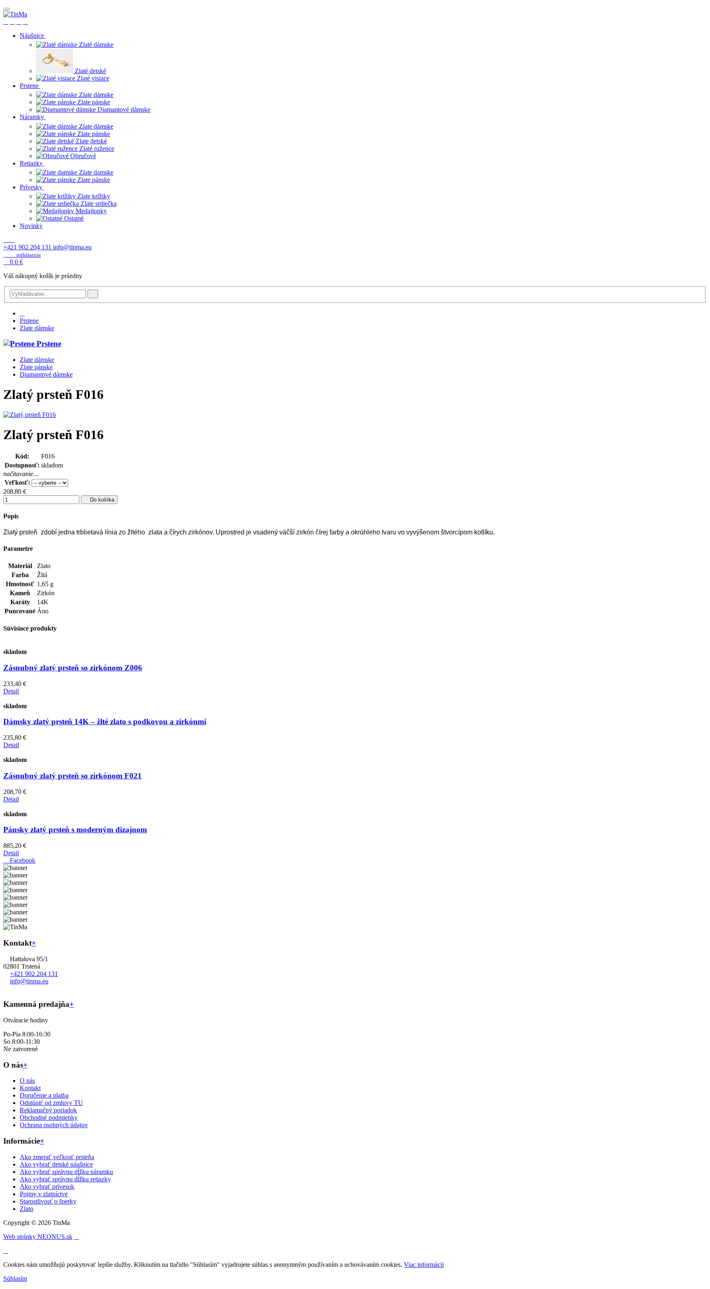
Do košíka (101, 500)
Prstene (30, 85)
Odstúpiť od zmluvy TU (51, 1102)
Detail (11, 691)
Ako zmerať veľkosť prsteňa (57, 1156)
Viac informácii (424, 1264)
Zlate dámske (37, 328)
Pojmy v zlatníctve (44, 1193)
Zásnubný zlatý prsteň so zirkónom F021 (72, 775)
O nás (27, 1080)
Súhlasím (15, 1278)
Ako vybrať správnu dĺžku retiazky (65, 1179)
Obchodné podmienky (49, 1117)
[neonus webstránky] (76, 1236)
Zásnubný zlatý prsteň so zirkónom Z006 (72, 667)
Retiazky (32, 163)
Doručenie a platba (44, 1095)
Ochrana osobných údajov (54, 1124)
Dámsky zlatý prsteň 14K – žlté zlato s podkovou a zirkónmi (104, 721)
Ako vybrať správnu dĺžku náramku (66, 1171)
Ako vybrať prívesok (47, 1186)
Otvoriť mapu (21, 988)
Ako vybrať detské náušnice (56, 1164)
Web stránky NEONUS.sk (37, 1236)
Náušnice (33, 35)
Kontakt (30, 1087)
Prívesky (32, 187)
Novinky (31, 225)
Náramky (33, 116)
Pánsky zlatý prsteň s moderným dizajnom (75, 829)
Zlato (26, 1208)
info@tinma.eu (72, 247)
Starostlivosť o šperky (48, 1201)
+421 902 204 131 (28, 247)
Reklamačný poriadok (48, 1110)
